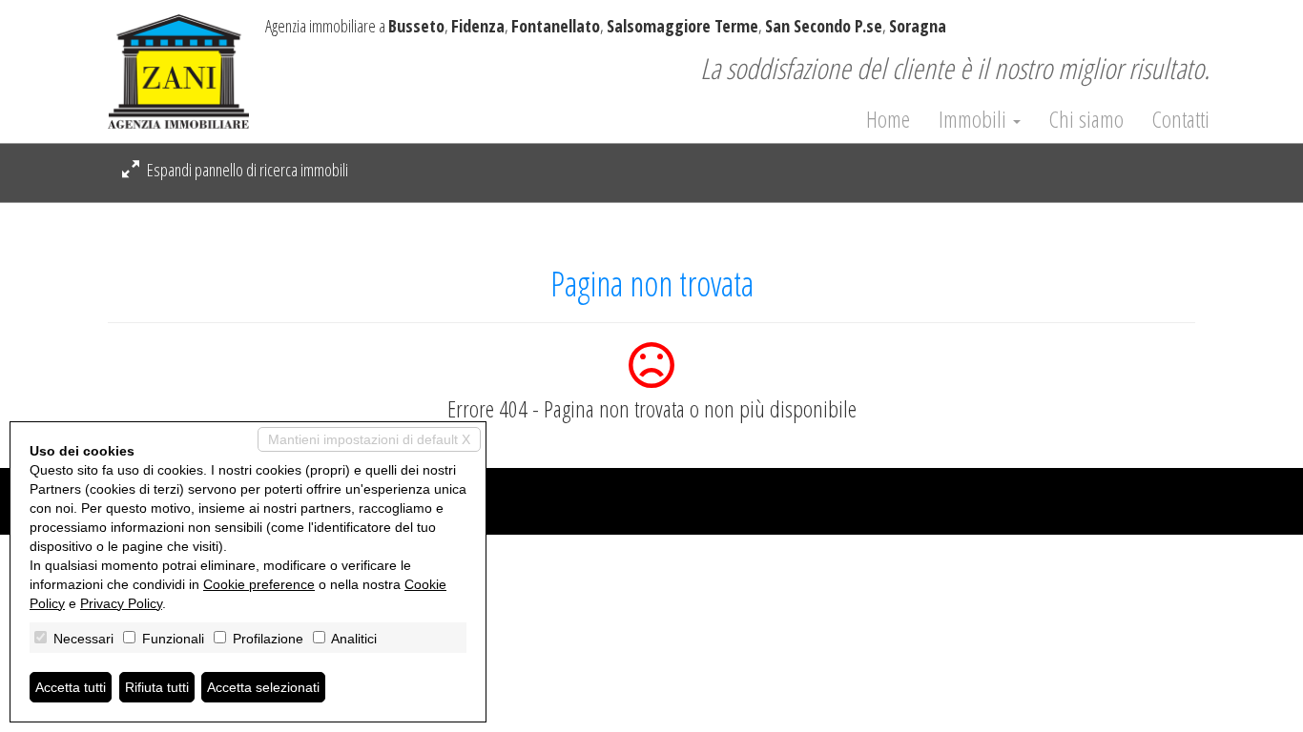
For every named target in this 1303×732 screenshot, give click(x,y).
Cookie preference (259, 584)
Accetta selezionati (263, 687)
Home (888, 119)
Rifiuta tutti (157, 687)
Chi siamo (1086, 119)
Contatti (1181, 119)
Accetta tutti (70, 687)
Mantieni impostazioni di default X (369, 439)
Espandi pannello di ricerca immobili (246, 169)
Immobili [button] (975, 119)
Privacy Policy (121, 603)
